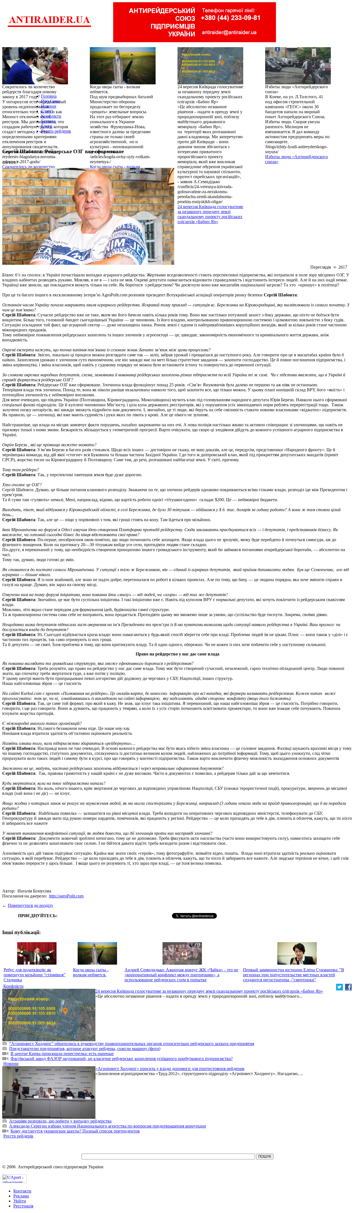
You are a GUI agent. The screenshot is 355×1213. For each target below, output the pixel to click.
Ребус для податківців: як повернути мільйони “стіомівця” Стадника (34, 974)
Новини (48, 106)
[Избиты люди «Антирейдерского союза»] (298, 82)
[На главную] (49, 26)
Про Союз (50, 101)
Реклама (21, 1196)
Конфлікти (51, 116)
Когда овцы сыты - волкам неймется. (90, 972)
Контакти (22, 1191)
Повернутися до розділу (30, 905)
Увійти (19, 1201)
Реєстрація (23, 1206)
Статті (47, 111)
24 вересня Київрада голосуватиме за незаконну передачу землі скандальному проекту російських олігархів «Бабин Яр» (210, 214)
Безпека (48, 121)
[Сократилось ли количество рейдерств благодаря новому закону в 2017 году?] (35, 82)
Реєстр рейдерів (56, 131)
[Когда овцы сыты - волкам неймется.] (123, 82)
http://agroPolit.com (66, 896)
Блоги (46, 126)
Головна (49, 96)
